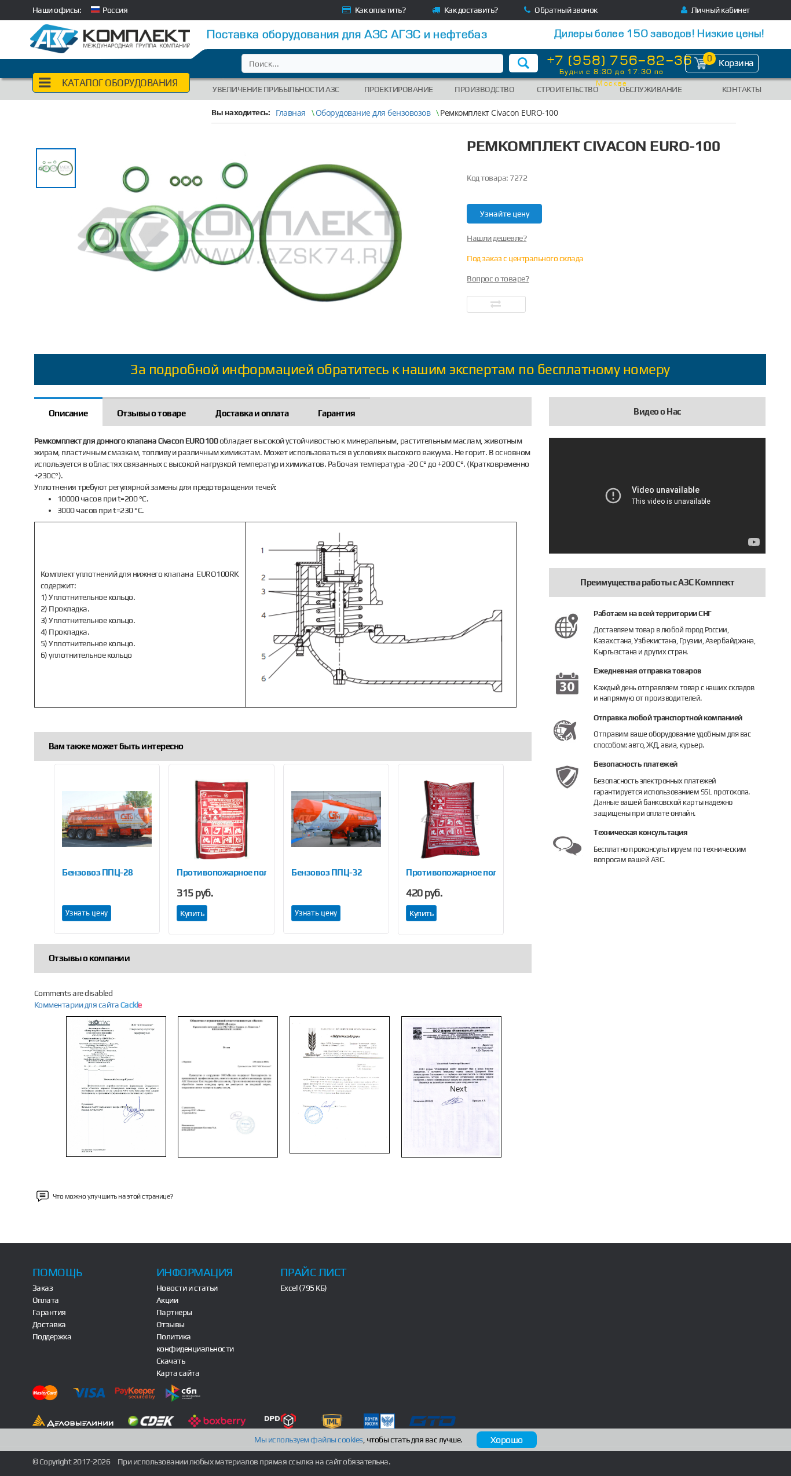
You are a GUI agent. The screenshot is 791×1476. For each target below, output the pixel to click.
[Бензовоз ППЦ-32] (336, 819)
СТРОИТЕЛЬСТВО (568, 89)
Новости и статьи (187, 1287)
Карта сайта (178, 1373)
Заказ (42, 1287)
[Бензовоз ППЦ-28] (107, 819)
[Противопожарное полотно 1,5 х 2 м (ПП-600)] (451, 819)
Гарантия (49, 1312)
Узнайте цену (504, 213)
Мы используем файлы (308, 1439)
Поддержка (52, 1336)
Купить (192, 913)
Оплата (45, 1300)
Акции (167, 1300)
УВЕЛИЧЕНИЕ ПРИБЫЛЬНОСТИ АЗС (276, 89)
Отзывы (170, 1324)
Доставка (49, 1324)
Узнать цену (86, 913)
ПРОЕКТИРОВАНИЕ (398, 89)
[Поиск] (523, 63)
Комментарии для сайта (88, 1004)
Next (465, 852)
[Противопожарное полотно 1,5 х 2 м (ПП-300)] (221, 819)
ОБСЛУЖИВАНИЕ (651, 89)
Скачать (170, 1360)
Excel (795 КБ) (303, 1287)
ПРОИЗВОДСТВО (484, 89)
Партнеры (174, 1312)
